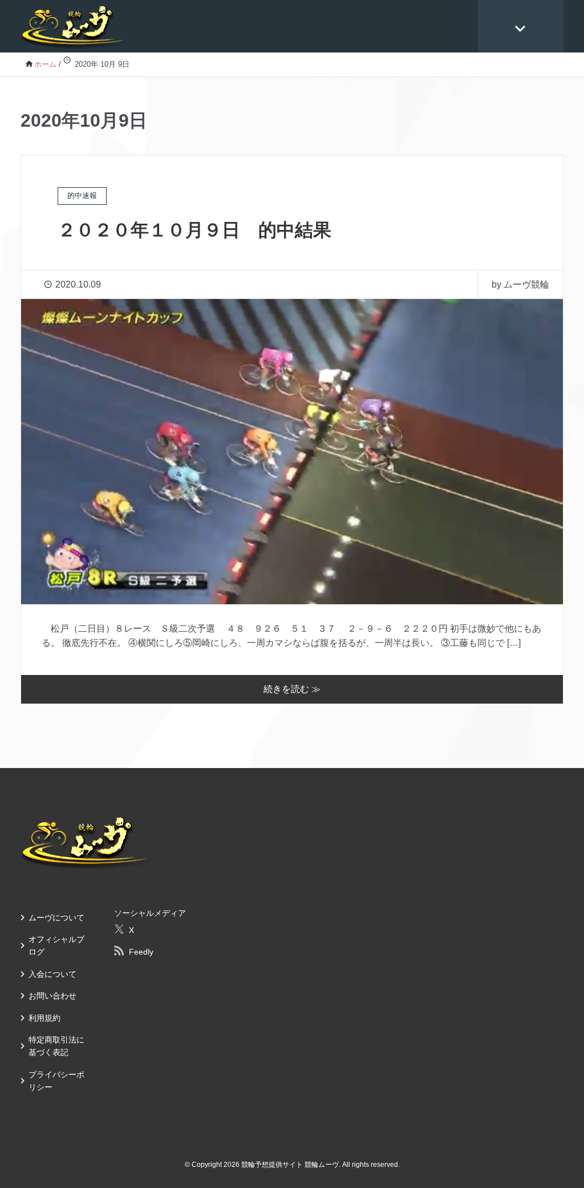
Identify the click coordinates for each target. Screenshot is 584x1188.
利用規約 (44, 1018)
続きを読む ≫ (292, 689)
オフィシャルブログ (56, 945)
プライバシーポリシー (56, 1081)
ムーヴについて (56, 917)
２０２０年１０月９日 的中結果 (194, 230)
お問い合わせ (52, 995)
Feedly (141, 951)
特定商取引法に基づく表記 (56, 1046)
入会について (52, 974)
